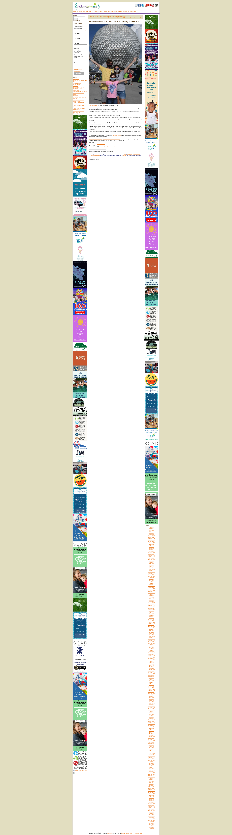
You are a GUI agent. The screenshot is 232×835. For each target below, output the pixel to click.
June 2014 (151, 731)
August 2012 (151, 761)
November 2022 (151, 590)
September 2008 (151, 820)
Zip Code (80, 43)
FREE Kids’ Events (77, 88)
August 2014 (151, 728)
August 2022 (151, 594)
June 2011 (151, 781)
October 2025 (151, 541)
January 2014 (151, 738)
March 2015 (151, 718)
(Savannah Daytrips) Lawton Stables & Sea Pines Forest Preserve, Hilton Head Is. (108, 16)
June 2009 (151, 814)
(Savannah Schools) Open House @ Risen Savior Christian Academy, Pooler (124, 17)
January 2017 (151, 687)
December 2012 (151, 756)
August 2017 (151, 678)
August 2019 (151, 644)
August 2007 (151, 828)
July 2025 (151, 545)
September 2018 (151, 659)
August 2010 (151, 795)
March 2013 (151, 751)
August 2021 (151, 611)
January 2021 (151, 620)
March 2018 (151, 668)
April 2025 (151, 549)
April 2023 (151, 583)
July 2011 (151, 779)
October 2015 (151, 708)
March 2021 (151, 618)
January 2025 (151, 553)
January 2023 (151, 587)
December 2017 (151, 672)
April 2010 (151, 800)
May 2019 (151, 648)
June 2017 (151, 680)
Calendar (91, 11)
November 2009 (151, 807)
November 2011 (151, 774)
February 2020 (151, 636)
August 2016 (151, 694)
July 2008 (151, 823)
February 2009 (151, 816)
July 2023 (151, 579)
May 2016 (151, 698)
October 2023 (151, 574)
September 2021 (151, 609)
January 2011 (151, 788)
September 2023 (151, 576)
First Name (80, 33)
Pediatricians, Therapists (78, 87)
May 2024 (151, 565)
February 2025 (151, 552)
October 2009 (151, 809)
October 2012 (151, 758)
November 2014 (151, 724)
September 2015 (151, 710)
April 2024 (151, 566)
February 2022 (151, 602)
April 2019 (151, 650)
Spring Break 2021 (136, 154)
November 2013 (151, 740)
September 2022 (151, 593)
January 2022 (151, 604)
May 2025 (151, 548)
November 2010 (151, 791)
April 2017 (151, 683)
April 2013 (151, 750)
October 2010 (151, 792)
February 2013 (151, 753)
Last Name (80, 38)
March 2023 (151, 584)
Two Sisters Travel (93, 105)
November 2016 (151, 690)
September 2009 (151, 810)
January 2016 (151, 704)
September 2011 (151, 777)
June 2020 (151, 630)
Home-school (133, 11)
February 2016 (151, 703)
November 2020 (151, 623)
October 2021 (151, 608)
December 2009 (151, 806)
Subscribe (136, 5)
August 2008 (151, 821)
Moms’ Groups (76, 84)
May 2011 (151, 782)
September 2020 (151, 626)
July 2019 (151, 645)
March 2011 (151, 785)
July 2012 (151, 763)
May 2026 (151, 531)
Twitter (142, 5)
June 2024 (151, 563)
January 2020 (151, 637)
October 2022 (151, 591)
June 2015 (151, 714)
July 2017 (151, 679)
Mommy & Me (76, 90)
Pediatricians (107, 11)
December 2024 (151, 555)
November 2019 (151, 640)
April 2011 (151, 784)
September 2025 (151, 542)
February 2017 (151, 686)
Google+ (146, 5)
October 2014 (151, 725)
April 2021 (151, 616)
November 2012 (151, 757)
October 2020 (151, 625)
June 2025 (151, 547)
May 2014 (151, 732)
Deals (125, 154)
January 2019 (151, 654)
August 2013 (151, 744)
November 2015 (151, 707)
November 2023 (151, 573)
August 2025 (151, 544)
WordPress (109, 833)
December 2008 (151, 818)
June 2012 (151, 764)
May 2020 (151, 632)
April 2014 (151, 733)
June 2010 (151, 798)
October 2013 (151, 742)
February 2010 (151, 803)
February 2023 (151, 586)
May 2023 (151, 581)
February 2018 (151, 669)
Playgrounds (76, 79)
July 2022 (151, 595)
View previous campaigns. (78, 70)
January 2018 (151, 671)
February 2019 (151, 652)
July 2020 (151, 629)
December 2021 (151, 605)
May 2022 (151, 598)
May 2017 (151, 682)
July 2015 (151, 712)
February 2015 (151, 719)
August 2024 (151, 560)
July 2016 (151, 696)
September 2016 (151, 693)
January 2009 (151, 817)
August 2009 (151, 811)
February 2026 (151, 535)
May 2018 (151, 665)
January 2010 (151, 804)
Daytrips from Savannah (78, 113)
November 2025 (151, 539)
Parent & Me (126, 11)
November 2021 (151, 606)
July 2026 (151, 528)
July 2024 (151, 562)
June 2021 (151, 613)
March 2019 (151, 651)
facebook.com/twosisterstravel (107, 146)
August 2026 (151, 527)
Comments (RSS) (138, 833)
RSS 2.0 (124, 155)
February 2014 (151, 736)
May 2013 (151, 749)
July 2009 (151, 813)
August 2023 (151, 577)
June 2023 (151, 580)
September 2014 (151, 726)
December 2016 (151, 689)
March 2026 (151, 534)
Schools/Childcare (99, 11)
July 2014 (151, 729)
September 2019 (151, 643)
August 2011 (151, 778)
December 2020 (151, 622)
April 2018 (151, 666)
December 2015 (151, 705)
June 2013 (151, 747)
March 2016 (151, 701)
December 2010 (151, 789)
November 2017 (151, 673)
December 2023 (151, 572)
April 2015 (151, 717)
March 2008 (151, 827)
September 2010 (151, 793)
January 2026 (151, 537)
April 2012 (151, 767)
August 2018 (151, 661)
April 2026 (151, 532)
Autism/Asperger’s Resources (80, 91)
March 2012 (151, 768)
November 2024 (151, 556)
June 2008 (151, 824)
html (76, 65)
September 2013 (151, 743)
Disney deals (129, 154)
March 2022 (151, 601)
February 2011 (151, 786)
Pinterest (149, 5)
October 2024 (151, 558)
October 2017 (151, 675)
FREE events (85, 11)
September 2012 (151, 760)
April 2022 (151, 599)
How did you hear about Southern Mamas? (80, 56)
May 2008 (151, 825)
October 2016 (151, 692)
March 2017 (151, 685)
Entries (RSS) (129, 833)
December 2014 (151, 722)
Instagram (156, 5)
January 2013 (151, 754)
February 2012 (151, 770)
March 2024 (151, 567)
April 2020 (151, 633)
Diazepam (123, 833)
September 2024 (151, 559)
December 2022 (151, 588)
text (76, 67)
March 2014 (151, 735)
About (74, 11)
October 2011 (151, 775)
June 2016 (151, 697)
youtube (152, 5)
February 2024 (151, 569)
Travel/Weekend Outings (95, 155)
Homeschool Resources (78, 93)
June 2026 (151, 530)
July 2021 (151, 612)
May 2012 (151, 765)
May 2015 (151, 715)
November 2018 (151, 657)
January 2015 (151, 721)
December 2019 (151, 638)
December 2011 (151, 772)
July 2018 (151, 662)
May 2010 (151, 799)
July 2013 (151, 746)
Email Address (80, 28)
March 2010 (151, 802)
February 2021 (151, 619)
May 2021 (151, 615)
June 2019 (151, 647)
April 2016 (151, 700)
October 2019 (151, 641)
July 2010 (151, 796)
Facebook (139, 5)
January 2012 (151, 771)
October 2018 (151, 658)
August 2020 (151, 627)
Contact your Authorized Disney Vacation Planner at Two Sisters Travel (104, 138)
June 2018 (151, 664)
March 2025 (151, 551)
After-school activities (116, 11)
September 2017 (151, 676)
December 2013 (151, 739)
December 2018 (151, 655)
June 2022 (151, 597)
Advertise (79, 11)
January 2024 (151, 570)
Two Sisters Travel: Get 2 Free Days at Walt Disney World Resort (114, 21)
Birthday (80, 48)
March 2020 (151, 634)
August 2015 (151, 711)
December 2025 (151, 538)
